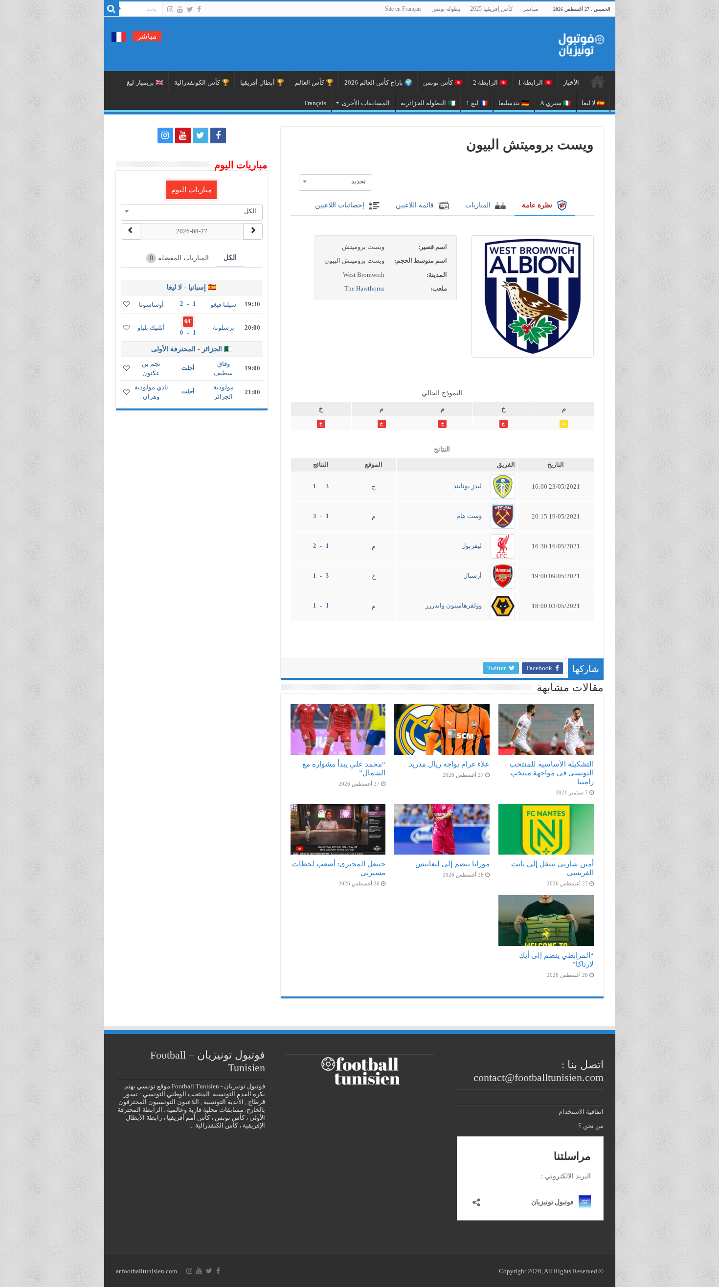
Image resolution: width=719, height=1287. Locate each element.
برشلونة (223, 327)
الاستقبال (597, 81)
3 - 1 (321, 486)
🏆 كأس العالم (314, 82)
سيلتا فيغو (223, 304)
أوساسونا (151, 304)
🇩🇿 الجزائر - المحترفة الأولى (191, 349)
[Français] (119, 36)
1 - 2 (321, 545)
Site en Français (403, 8)
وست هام (469, 515)
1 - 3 (321, 516)
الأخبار (571, 82)
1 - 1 (321, 605)
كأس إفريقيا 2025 (491, 8)
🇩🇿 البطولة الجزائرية (428, 103)
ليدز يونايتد (467, 486)
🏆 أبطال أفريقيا (262, 82)
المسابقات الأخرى (366, 103)
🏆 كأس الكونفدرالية (201, 82)
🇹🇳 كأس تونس (442, 82)
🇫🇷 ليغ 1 (477, 103)
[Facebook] (199, 9)
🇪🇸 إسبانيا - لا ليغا (191, 287)
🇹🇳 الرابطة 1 (535, 82)
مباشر (530, 8)
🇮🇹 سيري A (555, 103)
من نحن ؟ (591, 1125)
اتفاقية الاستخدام (581, 1111)
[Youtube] (180, 9)
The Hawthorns (364, 288)
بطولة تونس (445, 8)
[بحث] (111, 8)
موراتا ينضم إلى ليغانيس (452, 863)
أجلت (187, 367)
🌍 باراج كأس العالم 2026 (378, 82)
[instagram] (170, 9)
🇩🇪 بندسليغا (513, 103)
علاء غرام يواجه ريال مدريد (449, 764)
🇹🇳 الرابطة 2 (490, 82)
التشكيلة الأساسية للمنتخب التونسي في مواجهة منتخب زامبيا (552, 773)
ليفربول (471, 545)
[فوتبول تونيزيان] (578, 41)
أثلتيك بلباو (151, 327)
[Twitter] (190, 9)
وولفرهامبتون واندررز (454, 605)
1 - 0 (188, 332)
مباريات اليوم (191, 190)
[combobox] (335, 181)
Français (315, 103)
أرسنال (472, 575)
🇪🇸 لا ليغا (593, 103)
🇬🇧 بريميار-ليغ (145, 82)
